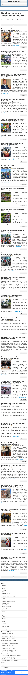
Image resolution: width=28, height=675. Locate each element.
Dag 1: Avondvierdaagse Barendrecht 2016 (13, 210)
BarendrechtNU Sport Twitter (8, 651)
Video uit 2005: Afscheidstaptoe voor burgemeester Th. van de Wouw (12, 381)
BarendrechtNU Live (6, 593)
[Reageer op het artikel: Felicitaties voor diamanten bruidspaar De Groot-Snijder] (11, 406)
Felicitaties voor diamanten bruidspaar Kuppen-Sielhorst (13, 423)
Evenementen (5, 600)
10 (15, 577)
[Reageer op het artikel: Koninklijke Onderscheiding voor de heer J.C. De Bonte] (10, 511)
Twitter (3, 621)
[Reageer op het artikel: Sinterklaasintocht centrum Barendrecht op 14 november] (10, 535)
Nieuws (3, 588)
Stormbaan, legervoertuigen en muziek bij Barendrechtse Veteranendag (13, 253)
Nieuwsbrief (4, 618)
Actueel (3, 587)
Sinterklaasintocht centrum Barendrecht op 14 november (13, 533)
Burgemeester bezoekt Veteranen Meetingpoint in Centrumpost (11, 357)
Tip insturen (4, 665)
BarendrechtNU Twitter (6, 642)
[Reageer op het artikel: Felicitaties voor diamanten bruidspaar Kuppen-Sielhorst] (11, 425)
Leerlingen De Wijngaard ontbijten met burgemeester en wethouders (13, 443)
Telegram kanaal (5, 626)
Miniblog (3, 591)
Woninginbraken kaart (6, 606)
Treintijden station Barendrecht (8, 596)
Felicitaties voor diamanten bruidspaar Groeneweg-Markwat (13, 466)
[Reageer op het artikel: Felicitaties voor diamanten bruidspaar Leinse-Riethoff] (9, 279)
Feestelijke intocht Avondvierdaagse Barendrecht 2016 (12, 166)
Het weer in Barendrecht (7, 595)
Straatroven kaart (5, 603)
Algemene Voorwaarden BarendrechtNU (10, 660)
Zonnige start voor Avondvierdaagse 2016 (12, 231)
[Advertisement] (17, 8)
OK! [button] (21, 672)
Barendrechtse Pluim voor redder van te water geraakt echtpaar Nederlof (13, 29)
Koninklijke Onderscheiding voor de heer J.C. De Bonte (14, 509)
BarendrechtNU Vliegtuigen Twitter (9, 650)
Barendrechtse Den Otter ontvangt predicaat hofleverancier (12, 485)
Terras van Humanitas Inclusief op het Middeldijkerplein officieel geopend (13, 119)
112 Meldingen (5, 590)
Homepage (4, 585)
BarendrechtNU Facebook (7, 633)
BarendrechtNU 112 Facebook (8, 636)
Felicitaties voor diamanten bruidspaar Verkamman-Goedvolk (13, 338)
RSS (3, 620)
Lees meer (24, 47)
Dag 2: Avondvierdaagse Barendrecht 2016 (13, 189)
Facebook (4, 623)
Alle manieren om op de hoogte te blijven (10, 629)
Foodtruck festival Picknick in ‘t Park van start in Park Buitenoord (12, 52)
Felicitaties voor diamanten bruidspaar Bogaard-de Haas (13, 558)
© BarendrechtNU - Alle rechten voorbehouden (11, 655)
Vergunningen (5, 608)
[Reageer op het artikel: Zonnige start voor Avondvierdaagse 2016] (11, 233)
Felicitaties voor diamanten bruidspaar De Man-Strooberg (13, 100)
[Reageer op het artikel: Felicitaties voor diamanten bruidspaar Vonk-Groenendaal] (9, 320)
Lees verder (16, 45)
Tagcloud (4, 611)
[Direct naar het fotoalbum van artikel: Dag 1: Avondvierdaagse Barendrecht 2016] (8, 211)
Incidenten (4, 598)
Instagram (4, 624)
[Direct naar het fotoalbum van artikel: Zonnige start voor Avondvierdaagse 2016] (8, 232)
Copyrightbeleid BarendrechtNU (8, 658)
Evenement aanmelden (7, 669)
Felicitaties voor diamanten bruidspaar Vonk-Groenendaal (13, 318)
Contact (3, 664)
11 (17, 577)
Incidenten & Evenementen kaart (8, 601)
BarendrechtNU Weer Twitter (8, 645)
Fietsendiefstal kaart (6, 604)
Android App (4, 616)
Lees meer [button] (3, 674)
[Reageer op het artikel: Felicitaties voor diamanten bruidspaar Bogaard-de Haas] (11, 560)
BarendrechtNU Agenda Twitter (8, 648)
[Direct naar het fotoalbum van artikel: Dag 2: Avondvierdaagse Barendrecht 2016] (9, 190)
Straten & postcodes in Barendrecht (9, 613)
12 (18, 577)
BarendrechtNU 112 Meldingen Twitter (10, 643)
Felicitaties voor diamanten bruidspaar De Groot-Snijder (13, 404)
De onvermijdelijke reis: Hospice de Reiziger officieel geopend (12, 143)
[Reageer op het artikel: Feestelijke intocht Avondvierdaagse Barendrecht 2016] (11, 168)
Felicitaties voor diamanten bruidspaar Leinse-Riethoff (13, 277)
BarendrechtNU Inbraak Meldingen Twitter (10, 647)
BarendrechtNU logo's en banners (9, 657)
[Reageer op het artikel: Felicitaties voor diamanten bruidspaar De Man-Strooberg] (8, 102)
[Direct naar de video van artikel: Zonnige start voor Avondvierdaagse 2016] (10, 232)
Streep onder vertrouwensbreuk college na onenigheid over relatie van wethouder (13, 75)
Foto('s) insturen (5, 667)
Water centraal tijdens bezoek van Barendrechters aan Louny (11, 295)
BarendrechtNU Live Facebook (8, 635)
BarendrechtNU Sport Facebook (8, 638)
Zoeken (3, 609)
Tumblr (3, 628)
